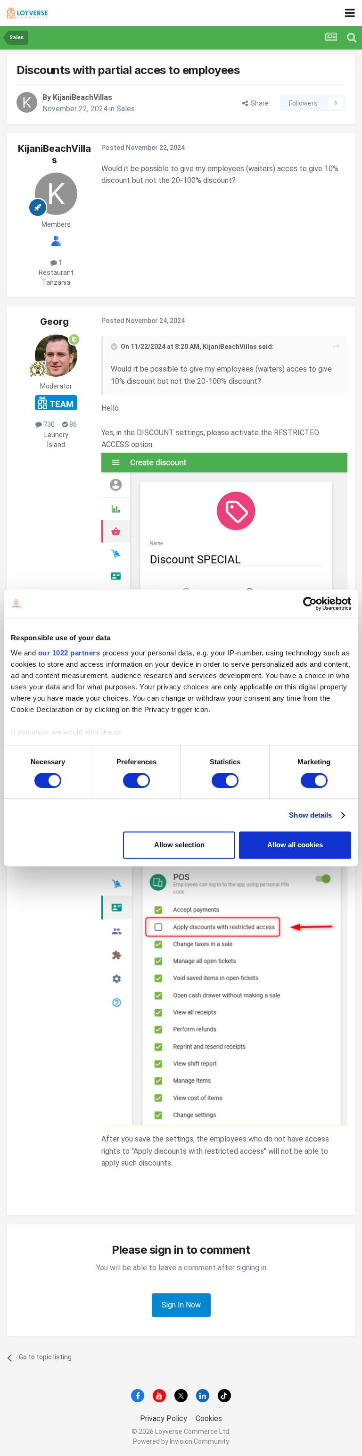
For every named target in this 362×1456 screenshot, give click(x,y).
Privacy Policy (163, 1418)
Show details (310, 815)
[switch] (136, 780)
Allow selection (179, 845)
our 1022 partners (69, 653)
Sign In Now (181, 1304)
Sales (125, 108)
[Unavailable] (224, 950)
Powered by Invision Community (181, 1441)
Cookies (209, 1418)
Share (258, 103)
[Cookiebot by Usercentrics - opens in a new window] (310, 603)
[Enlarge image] (224, 588)
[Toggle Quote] (115, 346)
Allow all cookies (295, 845)
